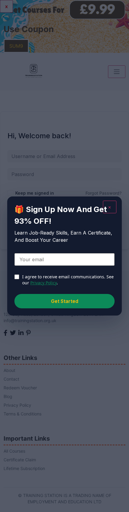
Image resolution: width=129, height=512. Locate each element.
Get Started (64, 301)
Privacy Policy (43, 283)
